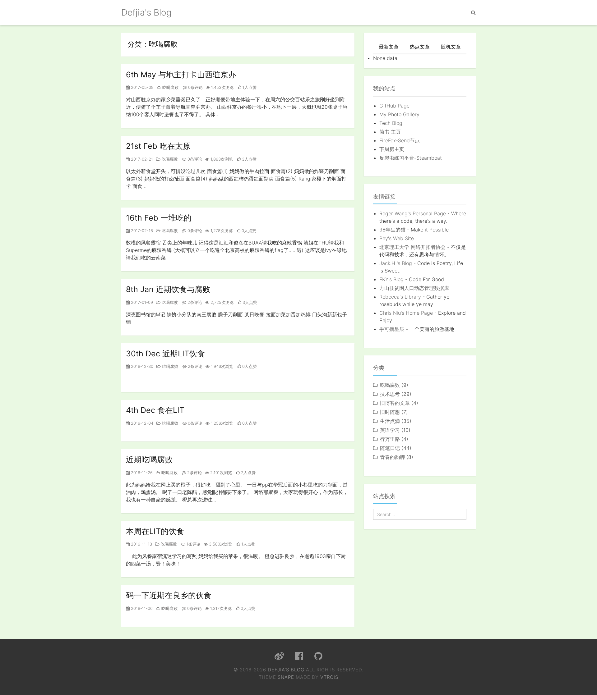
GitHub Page (394, 106)
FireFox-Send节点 (399, 140)
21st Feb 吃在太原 (158, 146)
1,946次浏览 (221, 366)
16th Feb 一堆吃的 (159, 217)
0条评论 (195, 87)
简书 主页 (390, 132)
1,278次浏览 (221, 230)
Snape (286, 677)
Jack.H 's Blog (395, 263)
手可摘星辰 (391, 329)
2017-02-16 (141, 230)
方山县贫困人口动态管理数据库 (414, 288)
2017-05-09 (142, 87)
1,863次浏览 (221, 159)
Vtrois (329, 677)
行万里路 (390, 439)
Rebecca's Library (400, 297)
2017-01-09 (141, 302)
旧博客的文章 (395, 403)
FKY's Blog (391, 279)
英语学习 (390, 430)
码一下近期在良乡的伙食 (168, 595)
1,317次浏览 (220, 608)
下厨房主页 (391, 149)
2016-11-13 (141, 544)
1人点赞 (249, 87)
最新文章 (389, 46)
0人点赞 (248, 230)
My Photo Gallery (399, 114)
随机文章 (451, 46)
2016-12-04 (141, 423)
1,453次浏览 (222, 87)
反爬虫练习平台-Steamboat (410, 158)
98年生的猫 (392, 229)
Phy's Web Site (396, 238)
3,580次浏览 (220, 544)
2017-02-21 (141, 159)
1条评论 (193, 544)
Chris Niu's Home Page (406, 313)
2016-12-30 (141, 366)
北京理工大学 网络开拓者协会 (412, 247)
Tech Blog (390, 123)
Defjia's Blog (146, 12)
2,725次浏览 (221, 302)
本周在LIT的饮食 (155, 531)
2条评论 (194, 302)
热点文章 (420, 46)
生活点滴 (390, 421)
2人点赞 (248, 472)
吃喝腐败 (169, 87)
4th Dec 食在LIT (155, 410)
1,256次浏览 (221, 423)
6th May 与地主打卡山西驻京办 (181, 74)
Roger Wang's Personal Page (412, 213)
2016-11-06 (141, 608)
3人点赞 (249, 159)
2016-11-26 (141, 472)
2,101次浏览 (220, 472)
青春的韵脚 (392, 457)
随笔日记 (390, 448)
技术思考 (390, 394)
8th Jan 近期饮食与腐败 (168, 289)
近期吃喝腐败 (149, 459)
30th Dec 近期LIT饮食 (165, 353)
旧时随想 (390, 412)
